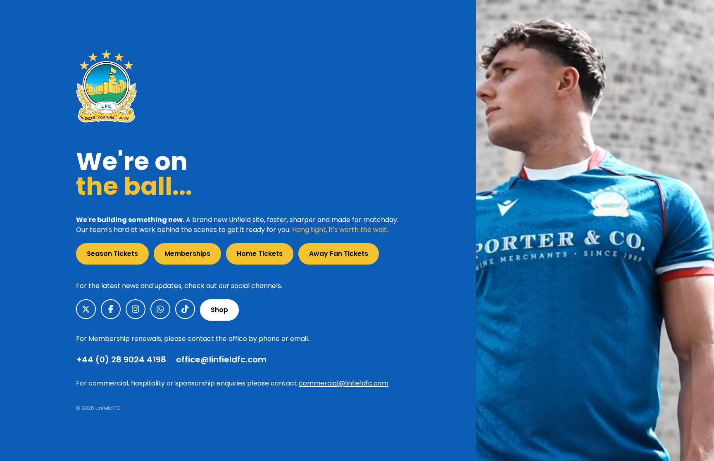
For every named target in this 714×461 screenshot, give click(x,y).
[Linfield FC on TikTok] (185, 309)
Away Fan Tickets (338, 253)
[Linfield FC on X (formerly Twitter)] (86, 309)
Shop (219, 309)
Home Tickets (260, 253)
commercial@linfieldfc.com (343, 383)
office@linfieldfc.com (221, 359)
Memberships (187, 253)
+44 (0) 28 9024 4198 (121, 359)
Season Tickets (112, 253)
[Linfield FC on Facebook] (111, 309)
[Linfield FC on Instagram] (135, 309)
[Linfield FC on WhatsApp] (160, 309)
